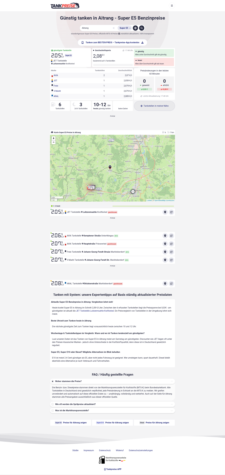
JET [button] (55, 80)
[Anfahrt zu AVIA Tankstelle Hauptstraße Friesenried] (165, 243)
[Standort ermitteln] (135, 28)
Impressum (89, 450)
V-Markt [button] (57, 91)
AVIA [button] (56, 75)
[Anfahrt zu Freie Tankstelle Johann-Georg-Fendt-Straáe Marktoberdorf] (165, 252)
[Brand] (65, 5)
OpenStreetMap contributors (164, 200)
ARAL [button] (56, 96)
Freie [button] (56, 86)
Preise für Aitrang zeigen (71, 422)
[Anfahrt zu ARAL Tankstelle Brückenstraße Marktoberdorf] (165, 283)
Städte (75, 450)
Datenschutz (105, 450)
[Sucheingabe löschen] (114, 28)
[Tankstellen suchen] (141, 28)
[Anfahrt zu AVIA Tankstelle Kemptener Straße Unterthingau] (165, 235)
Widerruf (120, 450)
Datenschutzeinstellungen (141, 450)
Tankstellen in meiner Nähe (156, 106)
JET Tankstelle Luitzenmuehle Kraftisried (95, 311)
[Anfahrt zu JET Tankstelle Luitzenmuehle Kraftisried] (165, 212)
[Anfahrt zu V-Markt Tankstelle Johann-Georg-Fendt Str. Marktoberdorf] (165, 260)
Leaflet (149, 200)
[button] (110, 168)
